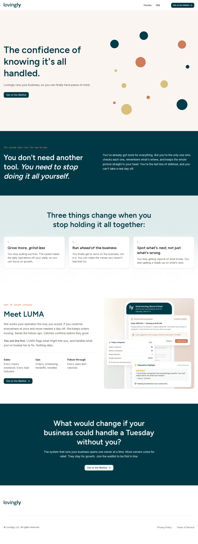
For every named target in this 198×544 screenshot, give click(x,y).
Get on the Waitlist (181, 5)
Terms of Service (185, 527)
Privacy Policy (164, 527)
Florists (148, 5)
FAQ (158, 5)
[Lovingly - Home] (12, 5)
